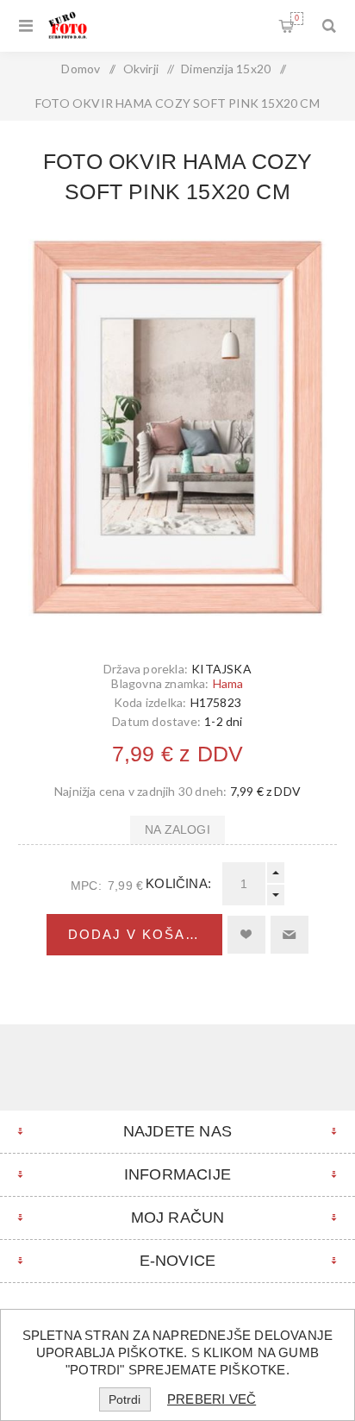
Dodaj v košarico (145, 934)
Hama (228, 683)
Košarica (297, 18)
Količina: (178, 883)
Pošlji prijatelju (289, 935)
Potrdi (124, 1399)
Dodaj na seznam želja (246, 935)
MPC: (86, 885)
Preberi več (211, 1399)
